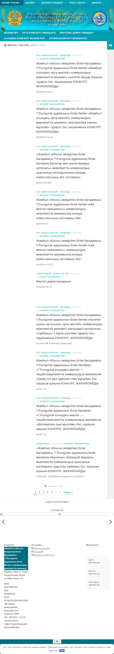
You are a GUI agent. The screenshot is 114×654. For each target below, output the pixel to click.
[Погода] (37, 551)
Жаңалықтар (43, 443)
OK (62, 651)
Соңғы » (68, 492)
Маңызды (65, 55)
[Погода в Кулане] (40, 548)
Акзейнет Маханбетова (52, 59)
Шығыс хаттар (61, 273)
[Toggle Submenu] (105, 561)
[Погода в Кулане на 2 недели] (46, 555)
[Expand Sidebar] (110, 45)
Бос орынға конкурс (47, 55)
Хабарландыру (44, 273)
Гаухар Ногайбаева (50, 277)
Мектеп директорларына (53, 281)
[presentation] (3, 521)
